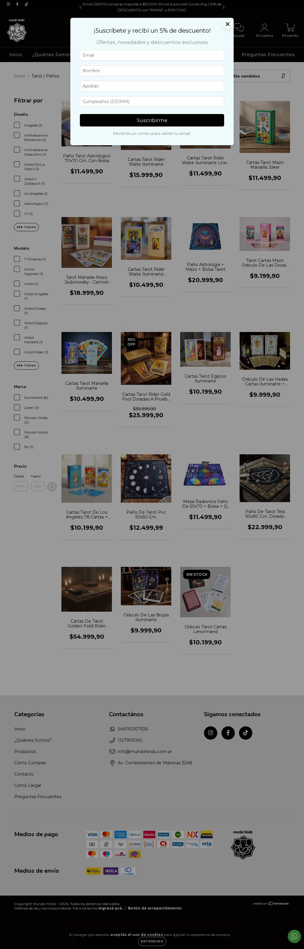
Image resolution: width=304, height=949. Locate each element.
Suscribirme (152, 120)
